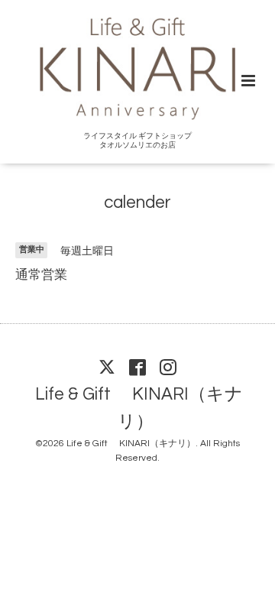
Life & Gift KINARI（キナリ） (139, 408)
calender (137, 202)
